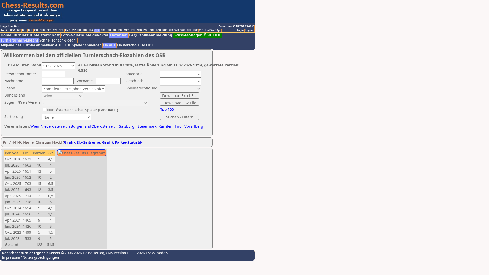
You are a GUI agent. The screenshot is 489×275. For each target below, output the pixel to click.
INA (109, 30)
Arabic (4, 30)
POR (152, 30)
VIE (201, 30)
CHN (42, 30)
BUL (30, 30)
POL (145, 30)
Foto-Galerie (72, 35)
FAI (79, 30)
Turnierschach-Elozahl (19, 40)
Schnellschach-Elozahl (58, 40)
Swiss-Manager (188, 35)
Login (240, 30)
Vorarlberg (193, 126)
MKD (126, 30)
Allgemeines (11, 45)
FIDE (217, 35)
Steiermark (147, 126)
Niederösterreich (54, 126)
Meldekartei (97, 35)
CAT (36, 30)
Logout (249, 30)
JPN (120, 30)
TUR (189, 30)
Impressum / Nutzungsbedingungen (30, 257)
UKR (195, 30)
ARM (12, 30)
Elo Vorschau (128, 45)
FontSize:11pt (213, 30)
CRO (49, 30)
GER (96, 30)
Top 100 (167, 109)
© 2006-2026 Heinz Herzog (82, 253)
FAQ (133, 35)
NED (139, 30)
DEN (61, 30)
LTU (133, 30)
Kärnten (165, 126)
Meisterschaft (47, 35)
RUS (164, 30)
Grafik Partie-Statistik (122, 142)
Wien (34, 126)
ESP (74, 30)
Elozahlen (119, 35)
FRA (91, 30)
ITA (114, 30)
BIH (24, 30)
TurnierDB (22, 35)
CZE (55, 30)
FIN (85, 30)
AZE (19, 30)
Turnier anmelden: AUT (42, 45)
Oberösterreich (104, 126)
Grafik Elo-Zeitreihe (82, 142)
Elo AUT (109, 45)
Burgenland (81, 126)
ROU (158, 30)
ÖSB (207, 35)
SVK (176, 30)
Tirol (179, 126)
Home (6, 35)
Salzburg (126, 126)
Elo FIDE (146, 45)
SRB (171, 30)
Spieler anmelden (87, 45)
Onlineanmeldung (155, 35)
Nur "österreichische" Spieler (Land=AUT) (82, 109)
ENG (67, 30)
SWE (182, 30)
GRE (103, 30)
